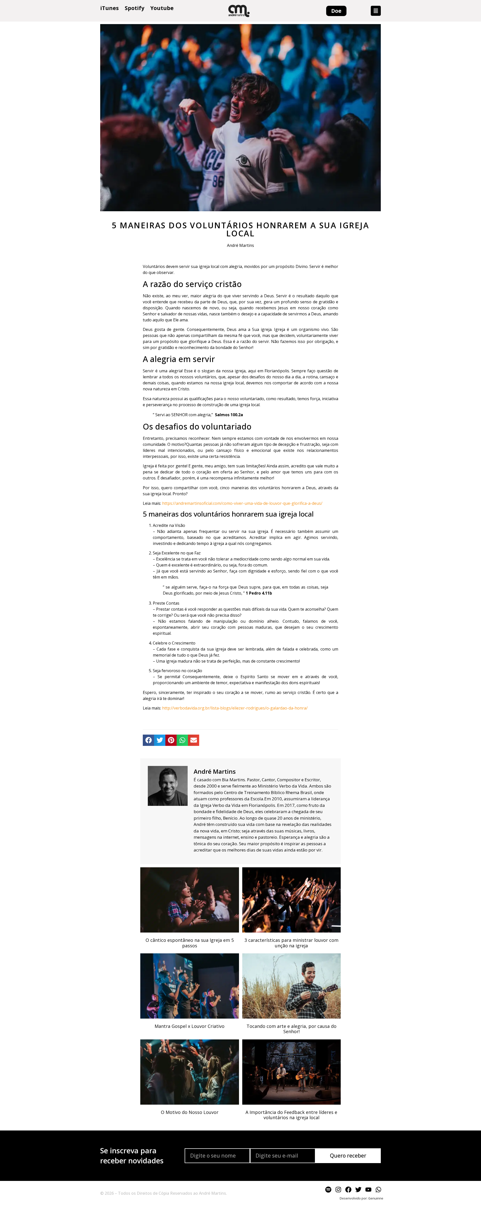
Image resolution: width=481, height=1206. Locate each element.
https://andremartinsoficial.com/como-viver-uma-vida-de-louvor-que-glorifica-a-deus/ (242, 503)
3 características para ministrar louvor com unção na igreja (291, 943)
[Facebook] (348, 1189)
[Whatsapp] (378, 1189)
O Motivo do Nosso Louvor (189, 1112)
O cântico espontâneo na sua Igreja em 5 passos (190, 943)
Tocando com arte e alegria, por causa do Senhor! (291, 1029)
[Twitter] (358, 1189)
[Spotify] (328, 1189)
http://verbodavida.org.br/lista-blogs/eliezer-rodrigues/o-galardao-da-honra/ (235, 708)
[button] (376, 11)
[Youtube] (368, 1189)
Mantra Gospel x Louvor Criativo (189, 1026)
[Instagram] (338, 1189)
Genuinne (375, 1198)
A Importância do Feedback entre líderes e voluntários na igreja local (291, 1115)
